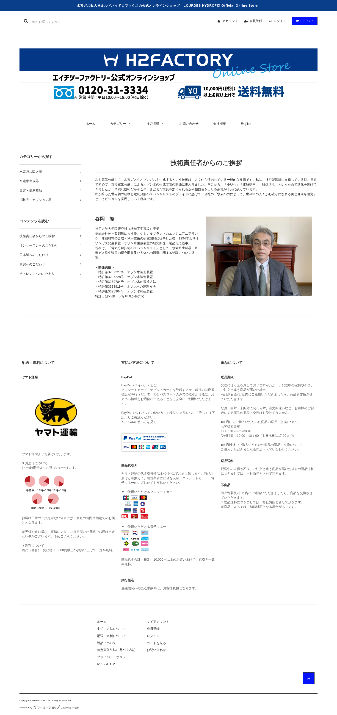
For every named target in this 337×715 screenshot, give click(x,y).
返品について (106, 643)
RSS (100, 664)
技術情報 (152, 123)
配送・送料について (111, 636)
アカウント (230, 21)
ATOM (110, 664)
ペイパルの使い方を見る (139, 422)
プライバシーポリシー (113, 657)
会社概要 (219, 123)
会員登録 (255, 21)
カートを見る (156, 643)
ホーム (90, 123)
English (246, 123)
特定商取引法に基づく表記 (116, 650)
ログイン (279, 21)
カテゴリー (118, 123)
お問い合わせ (189, 123)
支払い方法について (111, 629)
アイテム (307, 21)
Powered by (25, 707)
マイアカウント (158, 621)
